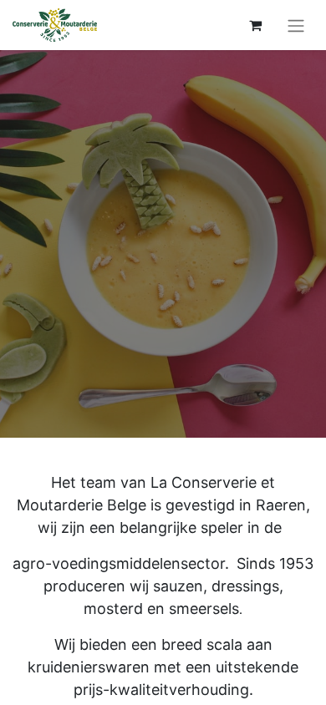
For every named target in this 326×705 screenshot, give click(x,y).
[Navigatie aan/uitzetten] (295, 25)
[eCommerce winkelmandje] (255, 25)
